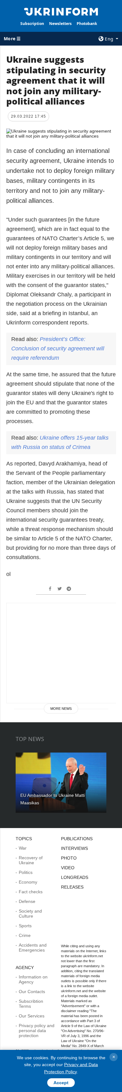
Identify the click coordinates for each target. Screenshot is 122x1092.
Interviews (74, 848)
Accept (61, 1082)
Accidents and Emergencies (33, 948)
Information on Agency (33, 979)
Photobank (87, 23)
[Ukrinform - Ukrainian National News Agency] (61, 11)
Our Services (31, 1015)
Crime (25, 935)
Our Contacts (32, 991)
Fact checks (31, 891)
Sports (25, 925)
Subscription (32, 23)
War (23, 848)
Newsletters (60, 23)
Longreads (74, 877)
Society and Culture (30, 914)
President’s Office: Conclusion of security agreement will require (57, 348)
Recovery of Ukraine (31, 860)
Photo (69, 858)
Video (67, 867)
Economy (28, 882)
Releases (72, 887)
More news (61, 708)
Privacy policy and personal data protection (36, 1030)
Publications (77, 838)
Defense (27, 901)
